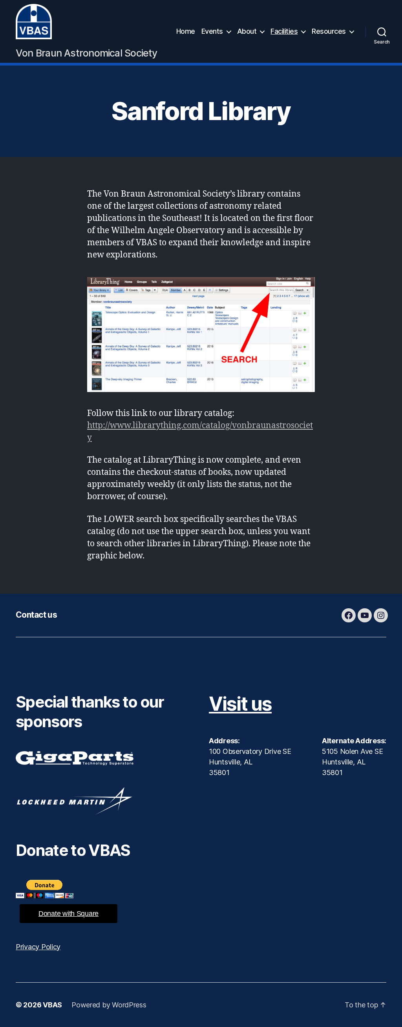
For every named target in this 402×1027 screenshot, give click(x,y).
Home (185, 31)
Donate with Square (68, 914)
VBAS (52, 1005)
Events (212, 31)
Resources (329, 31)
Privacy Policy (38, 947)
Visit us (240, 703)
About (247, 31)
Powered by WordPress (108, 1005)
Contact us (36, 615)
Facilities (284, 31)
